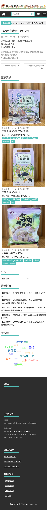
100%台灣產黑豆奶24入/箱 (35, 66)
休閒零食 (5, 138)
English (8, 495)
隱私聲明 (9, 485)
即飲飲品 (6, 52)
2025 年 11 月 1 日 (9, 128)
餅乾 (12, 141)
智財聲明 (9, 490)
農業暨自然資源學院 (12, 461)
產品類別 (34, 138)
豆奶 (4, 58)
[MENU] (44, 14)
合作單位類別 (14, 52)
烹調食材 (36, 260)
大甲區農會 (27, 260)
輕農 (12, 58)
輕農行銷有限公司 (11, 55)
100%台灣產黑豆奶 (11, 65)
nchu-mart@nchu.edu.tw (20, 431)
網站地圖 (9, 480)
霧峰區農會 (6, 141)
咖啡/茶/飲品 (24, 52)
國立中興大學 (10, 456)
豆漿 (8, 58)
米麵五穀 (13, 263)
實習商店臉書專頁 (11, 466)
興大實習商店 (24, 37)
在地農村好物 (34, 52)
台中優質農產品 (15, 138)
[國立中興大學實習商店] (3, 14)
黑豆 (16, 58)
